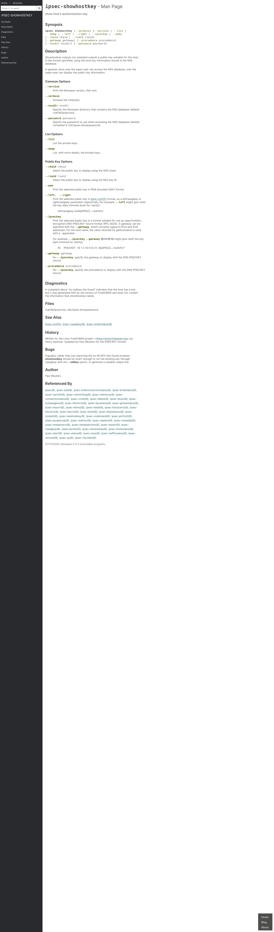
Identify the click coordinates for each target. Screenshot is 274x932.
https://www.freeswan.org (111, 338)
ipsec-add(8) (64, 390)
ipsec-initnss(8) (75, 407)
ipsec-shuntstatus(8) (121, 429)
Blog (264, 922)
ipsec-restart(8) (110, 424)
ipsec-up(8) (66, 437)
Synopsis (5, 21)
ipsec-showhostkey (16, 15)
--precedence (88, 40)
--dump (51, 34)
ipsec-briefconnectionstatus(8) (92, 390)
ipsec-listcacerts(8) (116, 407)
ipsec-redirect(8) (81, 420)
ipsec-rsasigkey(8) (74, 324)
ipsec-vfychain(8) (85, 437)
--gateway (54, 40)
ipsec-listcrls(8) (69, 411)
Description (7, 27)
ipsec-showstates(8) (94, 429)
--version (102, 30)
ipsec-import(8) (54, 407)
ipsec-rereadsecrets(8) (85, 424)
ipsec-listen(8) (89, 411)
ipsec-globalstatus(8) (125, 403)
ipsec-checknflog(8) (78, 394)
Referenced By (8, 62)
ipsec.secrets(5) (71, 429)
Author (4, 57)
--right (81, 34)
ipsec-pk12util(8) (121, 416)
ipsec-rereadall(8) (124, 420)
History (5, 47)
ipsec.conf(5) (99, 199)
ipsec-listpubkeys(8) (111, 411)
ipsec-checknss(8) (103, 394)
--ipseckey (100, 34)
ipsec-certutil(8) (55, 394)
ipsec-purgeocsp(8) (57, 420)
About (265, 927)
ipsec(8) (50, 390)
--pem (117, 34)
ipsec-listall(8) (94, 407)
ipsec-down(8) (119, 398)
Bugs (3, 52)
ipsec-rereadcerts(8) (57, 424)
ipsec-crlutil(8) (79, 398)
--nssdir (53, 43)
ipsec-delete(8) (99, 398)
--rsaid (77, 37)
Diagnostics (7, 32)
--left (66, 34)
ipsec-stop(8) (91, 433)
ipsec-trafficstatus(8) (114, 433)
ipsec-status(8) (73, 433)
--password (83, 43)
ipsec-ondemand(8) (98, 416)
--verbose (82, 30)
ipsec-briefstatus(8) (124, 390)
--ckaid (52, 37)
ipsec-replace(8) (102, 420)
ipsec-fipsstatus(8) (99, 403)
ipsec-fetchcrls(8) (76, 403)
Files (3, 37)
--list (118, 30)
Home (264, 917)
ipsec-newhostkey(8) (99, 324)
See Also (5, 42)
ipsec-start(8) (53, 433)
